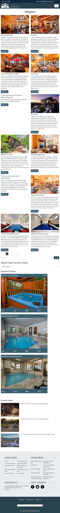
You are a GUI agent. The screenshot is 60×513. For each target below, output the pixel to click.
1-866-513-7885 (5, 1)
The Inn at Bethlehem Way (10, 234)
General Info (34, 473)
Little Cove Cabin (7, 155)
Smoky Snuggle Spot (38, 155)
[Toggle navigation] (56, 5)
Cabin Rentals (34, 469)
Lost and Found (20, 473)
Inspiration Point (7, 35)
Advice (32, 465)
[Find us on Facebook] (32, 487)
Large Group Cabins (22, 463)
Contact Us (38, 499)
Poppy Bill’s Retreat (37, 195)
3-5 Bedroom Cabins (10, 463)
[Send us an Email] (37, 487)
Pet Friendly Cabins (9, 465)
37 (17, 253)
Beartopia (34, 114)
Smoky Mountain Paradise (10, 74)
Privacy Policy (29, 499)
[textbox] (30, 506)
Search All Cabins (9, 473)
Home (6, 461)
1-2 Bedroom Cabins (22, 461)
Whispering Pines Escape (39, 234)
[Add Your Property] (42, 487)
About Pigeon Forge (36, 461)
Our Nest (34, 35)
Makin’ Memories (7, 97)
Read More (4, 51)
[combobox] (30, 505)
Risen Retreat (5, 178)
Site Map (21, 499)
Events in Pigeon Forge (49, 469)
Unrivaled (34, 74)
